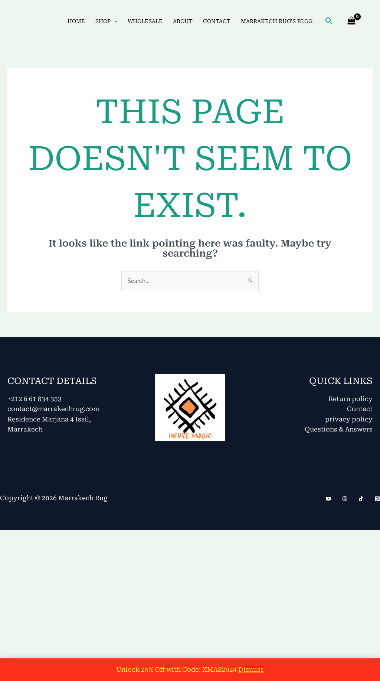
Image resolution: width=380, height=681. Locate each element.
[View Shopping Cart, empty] (351, 21)
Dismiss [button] (251, 669)
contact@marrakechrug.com (53, 409)
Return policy (350, 399)
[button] (329, 21)
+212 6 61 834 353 (34, 399)
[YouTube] (328, 498)
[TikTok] (361, 498)
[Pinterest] (377, 498)
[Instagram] (344, 498)
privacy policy (349, 419)
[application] (114, 21)
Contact (360, 409)
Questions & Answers (339, 429)
